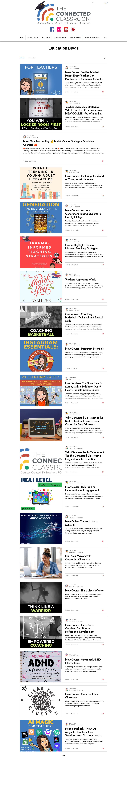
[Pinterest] (73, 29)
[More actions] (103, 68)
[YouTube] (66, 29)
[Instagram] (59, 29)
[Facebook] (52, 29)
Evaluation (32, 58)
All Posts (22, 58)
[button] (92, 2)
